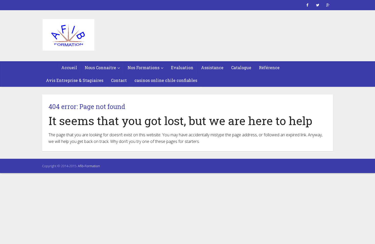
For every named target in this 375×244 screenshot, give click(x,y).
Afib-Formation (89, 166)
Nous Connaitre (100, 67)
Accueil (69, 67)
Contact (119, 80)
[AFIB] (68, 35)
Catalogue (241, 67)
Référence (269, 67)
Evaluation (182, 67)
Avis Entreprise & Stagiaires (74, 80)
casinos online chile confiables (165, 80)
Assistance (212, 67)
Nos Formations (143, 67)
